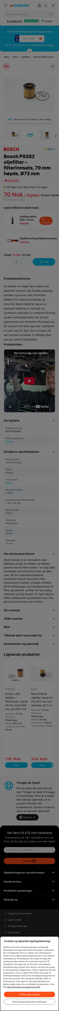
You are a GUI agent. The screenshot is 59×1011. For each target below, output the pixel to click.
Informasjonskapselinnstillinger (29, 1001)
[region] (29, 973)
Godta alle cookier (29, 994)
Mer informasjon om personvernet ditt (23, 987)
